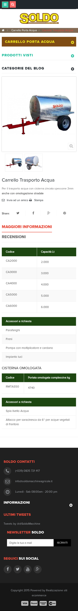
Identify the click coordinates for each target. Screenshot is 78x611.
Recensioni (14, 237)
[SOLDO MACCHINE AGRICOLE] (39, 18)
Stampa (38, 200)
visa (24, 603)
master (43, 603)
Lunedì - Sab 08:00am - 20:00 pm (36, 491)
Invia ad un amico (17, 200)
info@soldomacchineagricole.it (33, 481)
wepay (52, 603)
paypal (34, 603)
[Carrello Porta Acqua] (14, 163)
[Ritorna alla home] (3, 30)
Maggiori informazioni (27, 226)
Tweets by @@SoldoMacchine (22, 523)
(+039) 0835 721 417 (27, 470)
